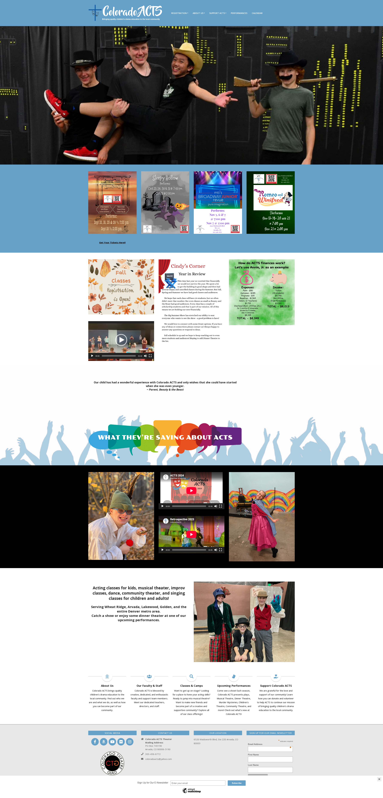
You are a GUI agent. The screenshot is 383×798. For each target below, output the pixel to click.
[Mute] (145, 355)
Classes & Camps (191, 685)
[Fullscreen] (150, 355)
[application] (121, 340)
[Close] (379, 779)
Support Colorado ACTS (276, 685)
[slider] (119, 356)
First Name (253, 754)
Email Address (269, 744)
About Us (107, 685)
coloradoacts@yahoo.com (158, 758)
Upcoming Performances (233, 685)
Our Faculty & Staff (149, 685)
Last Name (253, 765)
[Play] (92, 355)
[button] (121, 340)
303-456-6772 (153, 754)
